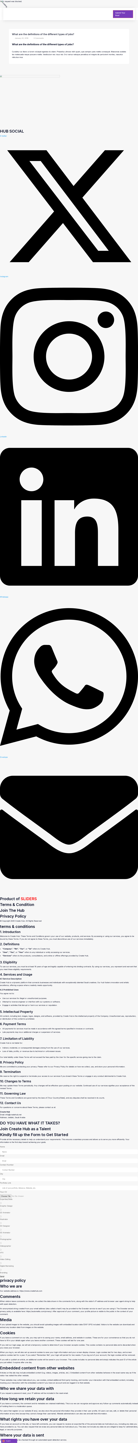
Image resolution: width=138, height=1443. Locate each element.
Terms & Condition (17, 904)
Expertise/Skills (6, 1199)
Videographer (5, 1246)
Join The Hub (12, 910)
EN (68, 14)
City (1, 1174)
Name (2, 1147)
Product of (18, 898)
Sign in (108, 14)
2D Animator (5, 1213)
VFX (1, 1253)
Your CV (3, 1192)
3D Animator (5, 1233)
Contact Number (7, 1165)
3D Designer (5, 1226)
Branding (3, 1273)
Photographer (6, 1239)
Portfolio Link (5, 1183)
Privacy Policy (13, 916)
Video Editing (5, 1259)
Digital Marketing (7, 1266)
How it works (45, 14)
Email (2, 1156)
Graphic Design (6, 1206)
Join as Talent (58, 14)
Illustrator (4, 1219)
